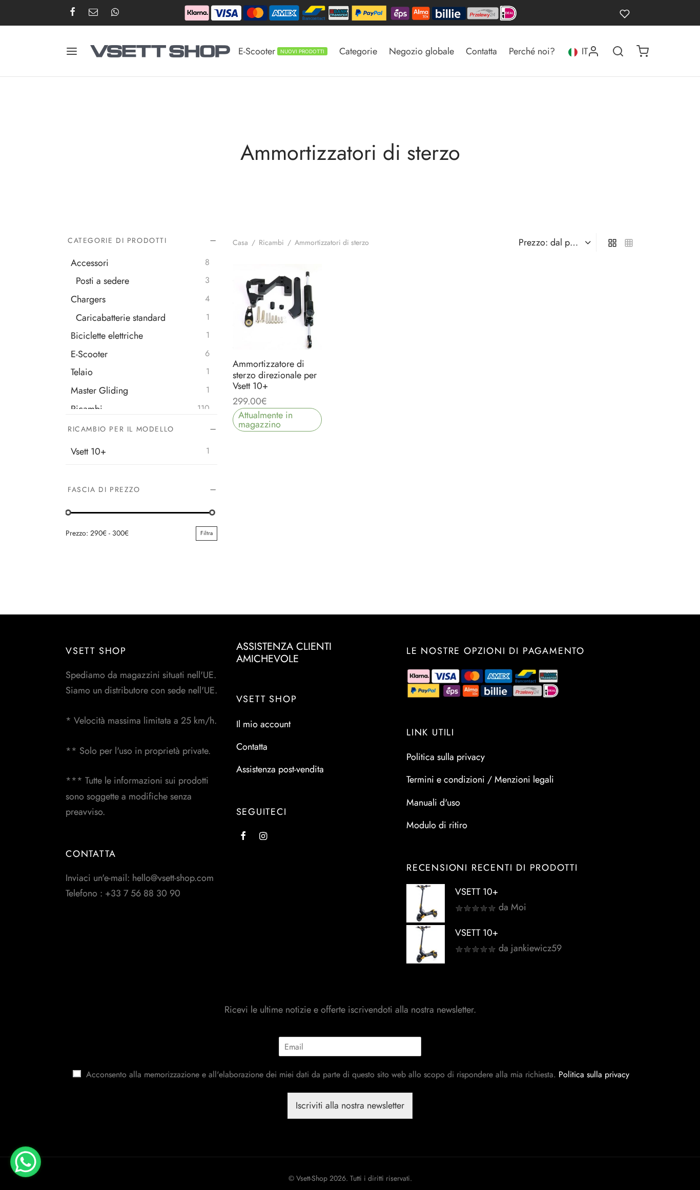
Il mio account (263, 724)
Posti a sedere (102, 281)
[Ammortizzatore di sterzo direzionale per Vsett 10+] (277, 307)
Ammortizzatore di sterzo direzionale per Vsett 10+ (275, 375)
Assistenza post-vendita (280, 769)
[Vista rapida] (300, 325)
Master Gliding (99, 390)
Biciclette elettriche (107, 335)
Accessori (90, 262)
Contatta (481, 51)
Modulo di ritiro (436, 825)
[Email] (93, 13)
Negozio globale (421, 51)
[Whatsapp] (115, 13)
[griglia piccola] (628, 242)
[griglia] (612, 242)
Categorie (358, 51)
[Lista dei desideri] (627, 13)
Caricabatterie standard (121, 317)
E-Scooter (281, 51)
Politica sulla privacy (445, 757)
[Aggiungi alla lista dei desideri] (253, 325)
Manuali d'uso (433, 802)
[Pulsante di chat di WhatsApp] (25, 1161)
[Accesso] (593, 51)
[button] (277, 325)
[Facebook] (72, 13)
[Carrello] (642, 51)
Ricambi (86, 408)
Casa (240, 242)
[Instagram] (263, 836)
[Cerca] (618, 51)
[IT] (573, 50)
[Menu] (72, 51)
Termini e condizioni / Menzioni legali (480, 779)
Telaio (82, 372)
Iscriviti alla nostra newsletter (350, 1105)
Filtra (206, 533)
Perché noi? (532, 51)
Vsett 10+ (88, 451)
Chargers (88, 299)
